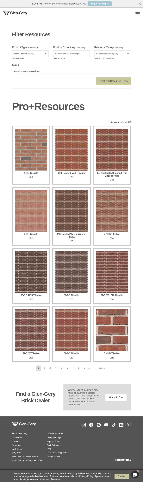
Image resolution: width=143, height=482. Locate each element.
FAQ (49, 449)
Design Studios (53, 457)
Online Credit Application (58, 453)
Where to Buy (116, 397)
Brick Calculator (54, 445)
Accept (121, 476)
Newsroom (17, 445)
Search (16, 64)
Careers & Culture (55, 434)
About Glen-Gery (19, 434)
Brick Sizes (17, 449)
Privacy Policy (86, 476)
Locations (16, 441)
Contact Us (17, 437)
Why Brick (16, 453)
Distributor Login (54, 437)
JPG (31, 177)
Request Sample (99, 3)
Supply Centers (53, 441)
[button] (71, 3)
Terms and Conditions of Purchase (27, 460)
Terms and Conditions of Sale (25, 457)
